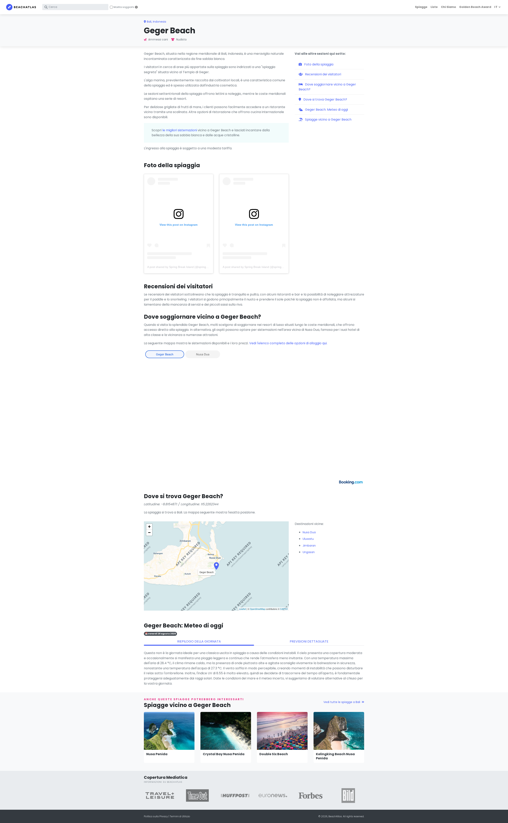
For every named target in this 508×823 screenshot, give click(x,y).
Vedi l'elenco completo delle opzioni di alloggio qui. (288, 343)
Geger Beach (164, 354)
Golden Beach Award (475, 7)
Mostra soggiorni (124, 7)
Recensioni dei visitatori (322, 74)
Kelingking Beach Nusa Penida (335, 756)
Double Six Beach (273, 754)
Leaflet (242, 608)
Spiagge (421, 7)
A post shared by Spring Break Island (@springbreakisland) (184, 267)
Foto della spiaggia (318, 64)
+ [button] (149, 526)
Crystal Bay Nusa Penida (223, 754)
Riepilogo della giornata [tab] (199, 641)
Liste (434, 7)
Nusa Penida (156, 754)
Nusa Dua (202, 354)
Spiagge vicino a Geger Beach (327, 119)
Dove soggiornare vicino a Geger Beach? (327, 87)
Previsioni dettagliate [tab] (309, 641)
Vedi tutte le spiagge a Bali (341, 702)
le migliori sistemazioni (179, 130)
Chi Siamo (448, 7)
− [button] (149, 532)
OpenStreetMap (257, 608)
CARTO (284, 608)
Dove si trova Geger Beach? (325, 99)
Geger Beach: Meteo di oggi (326, 109)
